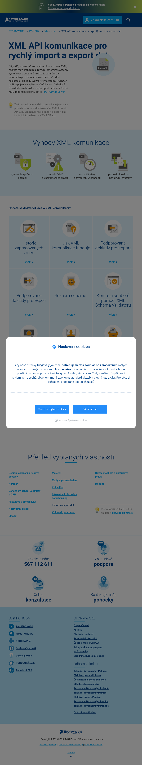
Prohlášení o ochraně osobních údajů (71, 381)
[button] (71, 420)
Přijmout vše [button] (90, 409)
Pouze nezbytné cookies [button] (52, 409)
